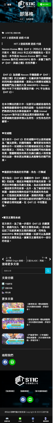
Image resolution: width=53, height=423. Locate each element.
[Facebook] (5, 362)
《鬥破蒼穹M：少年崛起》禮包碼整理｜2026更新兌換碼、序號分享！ (39, 337)
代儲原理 (8, 283)
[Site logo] (26, 4)
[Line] (12, 362)
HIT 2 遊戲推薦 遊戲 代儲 (27, 43)
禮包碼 (8, 292)
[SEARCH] (48, 271)
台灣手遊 (29, 19)
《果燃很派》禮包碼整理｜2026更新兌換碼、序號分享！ (38, 307)
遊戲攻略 (17, 33)
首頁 (21, 19)
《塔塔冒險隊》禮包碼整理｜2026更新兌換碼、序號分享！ (39, 322)
